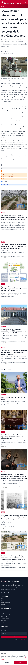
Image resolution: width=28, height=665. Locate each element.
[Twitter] (4, 592)
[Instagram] (6, 592)
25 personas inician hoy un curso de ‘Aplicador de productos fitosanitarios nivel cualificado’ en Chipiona (14, 289)
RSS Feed (3, 604)
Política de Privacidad (6, 615)
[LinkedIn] (9, 592)
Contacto (3, 622)
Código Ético (4, 613)
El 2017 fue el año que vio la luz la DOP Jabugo (13, 398)
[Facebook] (1, 592)
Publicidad (3, 644)
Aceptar (20, 662)
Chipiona (3, 598)
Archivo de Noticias (5, 602)
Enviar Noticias (4, 648)
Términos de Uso (5, 618)
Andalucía (3, 600)
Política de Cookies (5, 616)
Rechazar (7, 662)
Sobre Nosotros (4, 611)
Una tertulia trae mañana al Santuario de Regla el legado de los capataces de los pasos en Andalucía (13, 437)
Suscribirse (14, 636)
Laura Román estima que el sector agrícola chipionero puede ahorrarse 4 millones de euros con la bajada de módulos (14, 246)
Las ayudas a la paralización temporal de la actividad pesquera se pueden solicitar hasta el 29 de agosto (14, 352)
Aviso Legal (3, 620)
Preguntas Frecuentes (6, 646)
